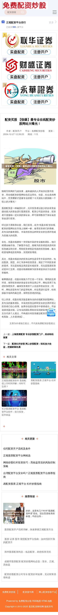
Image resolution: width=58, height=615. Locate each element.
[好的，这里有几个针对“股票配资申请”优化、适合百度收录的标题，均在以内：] (13, 513)
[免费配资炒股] (24, 5)
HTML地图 (46, 600)
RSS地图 (36, 600)
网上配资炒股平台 (47, 591)
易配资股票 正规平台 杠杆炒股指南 (22, 483)
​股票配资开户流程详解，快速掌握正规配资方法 (28, 529)
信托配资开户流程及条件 (16, 448)
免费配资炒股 (8, 591)
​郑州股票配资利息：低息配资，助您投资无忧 (27, 551)
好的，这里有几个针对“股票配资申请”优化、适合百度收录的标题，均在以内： (40, 513)
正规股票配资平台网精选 (16, 455)
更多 (51, 22)
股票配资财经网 (36, 606)
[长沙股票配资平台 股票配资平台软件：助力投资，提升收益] (14, 398)
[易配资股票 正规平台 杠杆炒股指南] (43, 369)
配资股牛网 (28, 591)
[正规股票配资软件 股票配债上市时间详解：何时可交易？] (14, 369)
